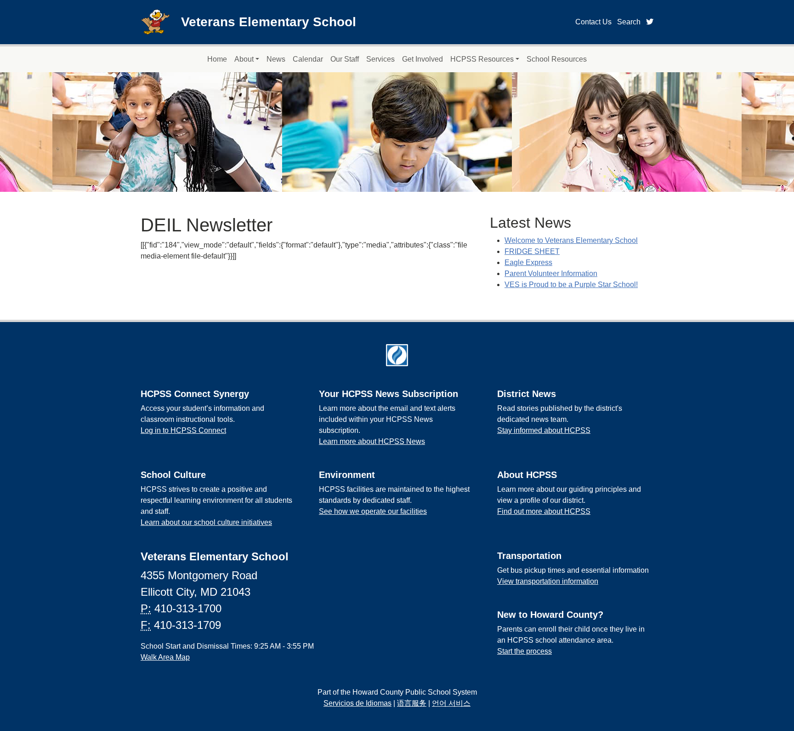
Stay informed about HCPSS (543, 430)
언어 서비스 (451, 703)
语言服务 (411, 703)
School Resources (557, 59)
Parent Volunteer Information (551, 273)
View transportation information (547, 581)
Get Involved (422, 59)
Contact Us (593, 22)
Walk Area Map (165, 657)
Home (217, 59)
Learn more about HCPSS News (372, 441)
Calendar (308, 59)
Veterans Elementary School (268, 22)
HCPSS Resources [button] (482, 59)
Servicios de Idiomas (357, 703)
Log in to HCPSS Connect (183, 430)
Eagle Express (528, 262)
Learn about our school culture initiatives (206, 522)
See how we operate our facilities (373, 511)
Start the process (524, 651)
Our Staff (344, 59)
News (276, 59)
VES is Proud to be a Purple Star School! (571, 284)
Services (380, 59)
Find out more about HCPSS (543, 511)
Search (629, 22)
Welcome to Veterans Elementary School (571, 240)
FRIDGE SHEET (532, 251)
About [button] (244, 59)
